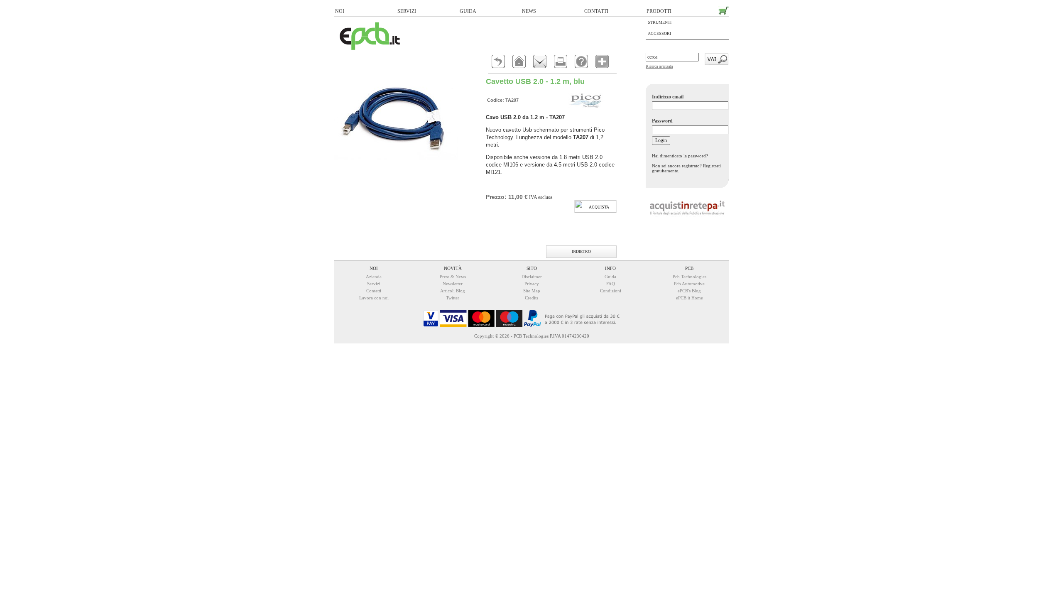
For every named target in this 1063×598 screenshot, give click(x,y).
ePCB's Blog (689, 290)
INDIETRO (581, 251)
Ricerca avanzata (659, 66)
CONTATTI (596, 11)
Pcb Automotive (689, 283)
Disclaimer (532, 276)
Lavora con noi (374, 297)
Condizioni (610, 290)
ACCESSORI (659, 33)
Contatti (373, 290)
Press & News (453, 276)
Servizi (373, 283)
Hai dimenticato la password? (680, 155)
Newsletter (453, 283)
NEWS (529, 11)
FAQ (610, 283)
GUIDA (468, 11)
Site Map (531, 290)
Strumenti (659, 22)
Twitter (452, 297)
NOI (339, 11)
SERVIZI (406, 11)
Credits (531, 297)
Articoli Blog (452, 290)
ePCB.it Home (689, 297)
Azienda (374, 276)
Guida (610, 276)
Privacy (531, 283)
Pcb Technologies (689, 276)
